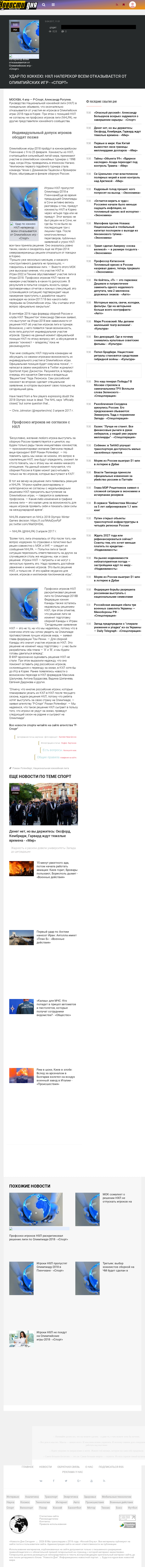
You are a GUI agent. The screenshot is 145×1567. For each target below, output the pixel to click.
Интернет (61, 1502)
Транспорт (51, 1496)
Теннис (105, 1507)
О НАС (89, 1466)
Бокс (119, 1507)
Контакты (44, 1521)
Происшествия (95, 1502)
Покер (43, 1507)
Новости (45, 1466)
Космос (25, 1502)
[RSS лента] (116, 4)
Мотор (91, 1507)
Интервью (13, 1496)
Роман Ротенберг (22, 768)
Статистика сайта (49, 1516)
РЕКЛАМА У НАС (72, 1471)
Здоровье (90, 1496)
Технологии (43, 1502)
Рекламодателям (48, 1518)
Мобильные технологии (116, 1496)
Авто (76, 1502)
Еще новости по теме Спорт (40, 776)
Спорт (53, 28)
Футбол (132, 1507)
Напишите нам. (70, 750)
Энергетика (71, 1496)
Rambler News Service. (68, 737)
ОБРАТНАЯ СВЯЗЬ (68, 1466)
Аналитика (32, 1496)
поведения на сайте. (68, 757)
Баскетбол (74, 1507)
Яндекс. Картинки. (69, 743)
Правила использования (52, 1524)
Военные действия (121, 1502)
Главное (28, 1466)
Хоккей (57, 1507)
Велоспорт (26, 1507)
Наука (10, 1502)
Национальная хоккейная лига (51, 768)
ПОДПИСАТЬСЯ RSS (111, 1466)
